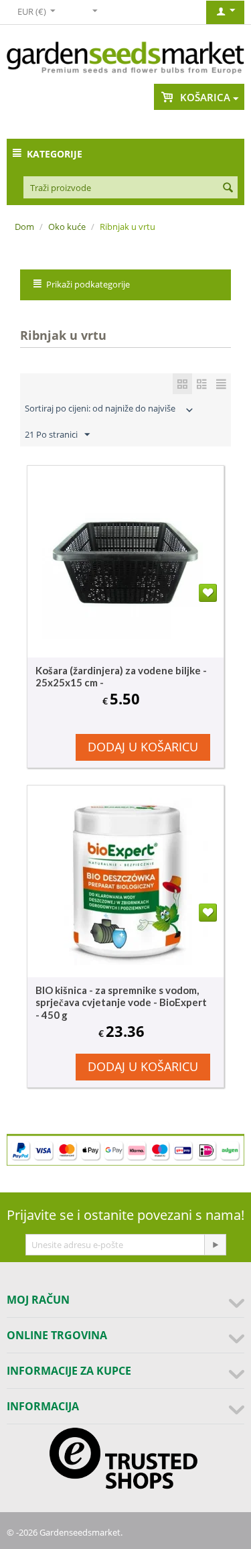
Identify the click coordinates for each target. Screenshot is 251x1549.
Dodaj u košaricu (143, 747)
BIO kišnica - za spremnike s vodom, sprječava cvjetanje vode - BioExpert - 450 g (121, 1002)
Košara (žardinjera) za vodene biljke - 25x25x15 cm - (121, 676)
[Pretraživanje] (227, 188)
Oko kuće (67, 227)
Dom (24, 227)
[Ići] (215, 1245)
